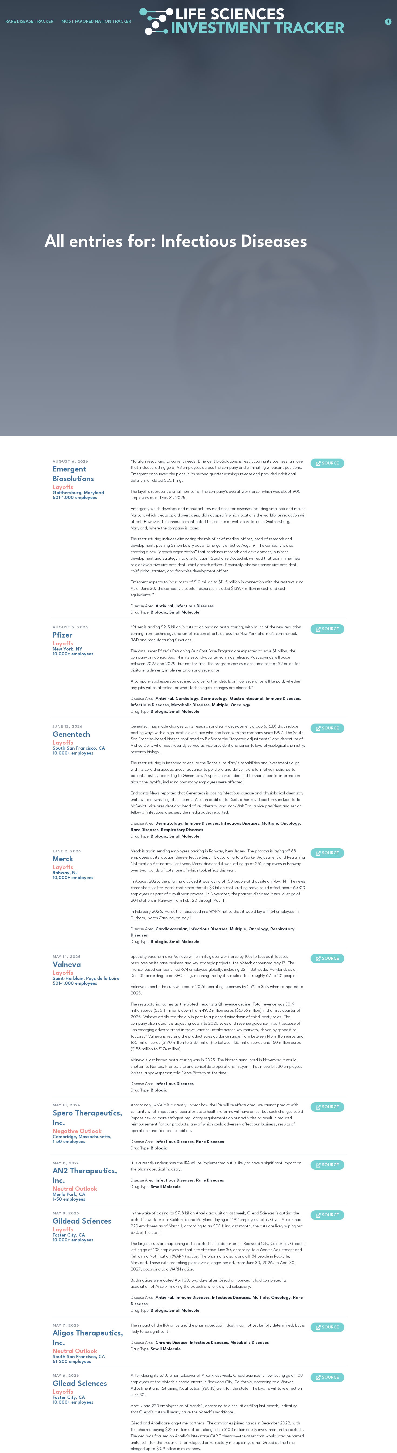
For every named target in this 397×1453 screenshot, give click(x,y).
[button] (327, 463)
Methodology (369, 21)
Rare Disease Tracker (29, 21)
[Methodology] (388, 21)
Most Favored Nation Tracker (96, 21)
